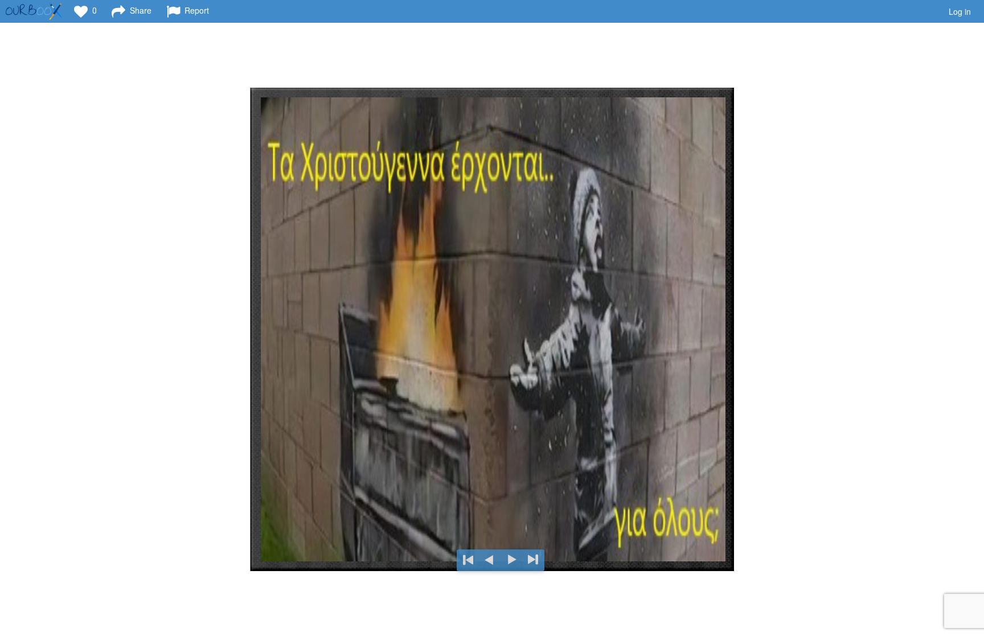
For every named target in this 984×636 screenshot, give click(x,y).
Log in (960, 11)
